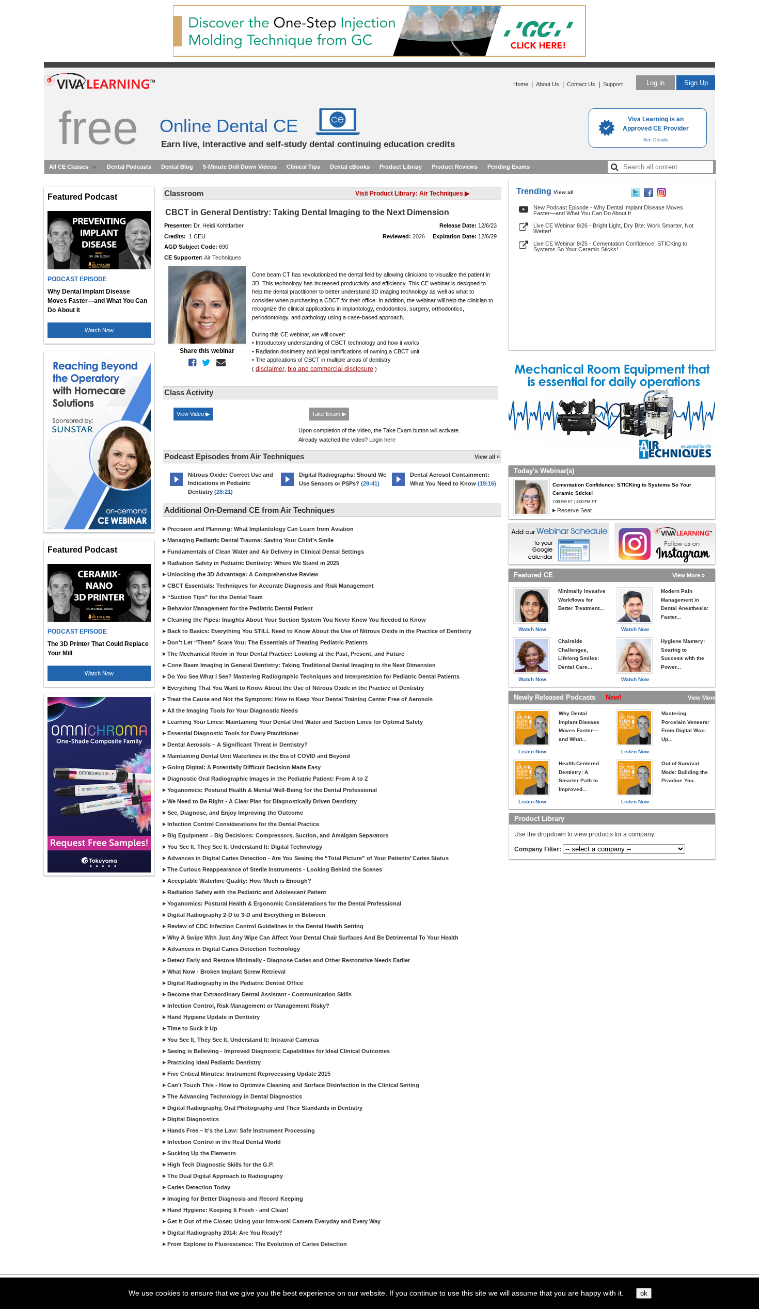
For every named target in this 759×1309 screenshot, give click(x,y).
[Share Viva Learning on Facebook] (648, 195)
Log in (655, 83)
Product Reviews (455, 167)
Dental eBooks (350, 167)
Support (613, 84)
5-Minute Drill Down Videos (240, 167)
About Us (547, 84)
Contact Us (581, 84)
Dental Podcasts (129, 167)
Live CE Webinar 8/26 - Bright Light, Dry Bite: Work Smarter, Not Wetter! (613, 228)
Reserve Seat (574, 510)
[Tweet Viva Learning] (635, 195)
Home (520, 84)
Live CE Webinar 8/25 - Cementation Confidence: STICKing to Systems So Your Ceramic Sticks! (610, 246)
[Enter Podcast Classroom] (176, 486)
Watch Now (99, 330)
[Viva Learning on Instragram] (661, 195)
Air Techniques (222, 257)
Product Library (401, 167)
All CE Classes (68, 167)
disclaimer (270, 369)
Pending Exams (508, 167)
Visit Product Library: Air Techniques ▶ (412, 193)
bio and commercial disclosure (330, 369)
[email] (219, 363)
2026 (419, 236)
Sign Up (696, 83)
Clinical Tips (303, 167)
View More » (688, 575)
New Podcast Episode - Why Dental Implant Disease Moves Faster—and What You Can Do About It (608, 210)
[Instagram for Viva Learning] (664, 543)
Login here (382, 440)
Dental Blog (177, 167)
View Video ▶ (193, 414)
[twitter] (204, 363)
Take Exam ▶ (329, 414)
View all (564, 192)
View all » (487, 457)
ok (643, 1293)
